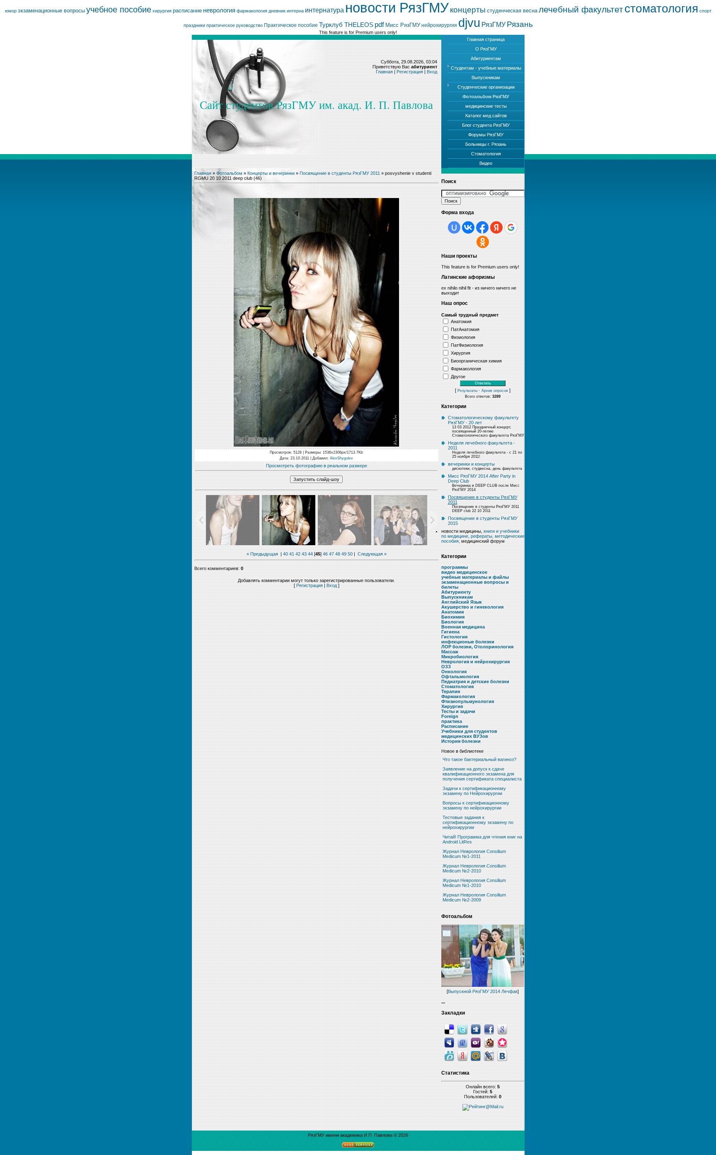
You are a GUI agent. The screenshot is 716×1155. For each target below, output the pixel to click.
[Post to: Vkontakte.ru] (502, 1055)
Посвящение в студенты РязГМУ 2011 (340, 173)
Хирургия (460, 352)
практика (451, 721)
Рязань (520, 24)
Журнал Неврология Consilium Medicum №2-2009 (474, 897)
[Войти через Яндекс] (496, 227)
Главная (384, 71)
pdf (379, 24)
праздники (194, 25)
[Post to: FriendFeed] (462, 1042)
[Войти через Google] (511, 227)
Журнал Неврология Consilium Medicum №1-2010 (474, 883)
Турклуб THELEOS (346, 25)
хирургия (162, 10)
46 (325, 553)
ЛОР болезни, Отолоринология (477, 646)
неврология (219, 10)
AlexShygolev (341, 458)
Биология (452, 621)
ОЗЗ (446, 666)
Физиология (463, 336)
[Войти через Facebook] (482, 227)
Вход (432, 71)
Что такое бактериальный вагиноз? (479, 759)
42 (297, 553)
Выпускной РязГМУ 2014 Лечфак (483, 991)
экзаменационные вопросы (51, 10)
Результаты (467, 391)
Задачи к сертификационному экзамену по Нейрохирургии (474, 791)
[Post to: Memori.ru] (502, 1042)
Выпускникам (457, 596)
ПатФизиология (467, 344)
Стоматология (457, 686)
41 (291, 553)
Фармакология (466, 368)
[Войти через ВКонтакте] (468, 227)
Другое (458, 376)
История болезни (461, 741)
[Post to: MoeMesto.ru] (449, 1055)
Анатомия (461, 321)
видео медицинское (464, 572)
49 (343, 553)
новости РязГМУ (397, 7)
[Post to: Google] (502, 1029)
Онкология (454, 671)
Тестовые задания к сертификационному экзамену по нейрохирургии (478, 822)
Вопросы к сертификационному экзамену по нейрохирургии (476, 805)
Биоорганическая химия (476, 360)
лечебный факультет (581, 9)
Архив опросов (494, 391)
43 (304, 553)
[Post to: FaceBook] (489, 1029)
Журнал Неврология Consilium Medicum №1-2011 (474, 854)
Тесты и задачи (458, 711)
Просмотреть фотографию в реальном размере (316, 465)
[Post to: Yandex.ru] (462, 1055)
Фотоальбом (229, 173)
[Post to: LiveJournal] (489, 1055)
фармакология (252, 10)
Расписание (454, 726)
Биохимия (452, 616)
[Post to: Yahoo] (475, 1042)
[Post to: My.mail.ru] (475, 1055)
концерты (468, 9)
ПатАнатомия (465, 328)
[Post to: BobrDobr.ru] (489, 1042)
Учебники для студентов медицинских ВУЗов (469, 734)
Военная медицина (463, 626)
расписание (187, 10)
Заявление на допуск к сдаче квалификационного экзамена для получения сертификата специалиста (482, 773)
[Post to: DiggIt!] (475, 1029)
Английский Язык (461, 601)
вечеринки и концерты (471, 464)
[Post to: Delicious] (449, 1029)
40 (285, 553)
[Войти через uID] (454, 227)
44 (310, 553)
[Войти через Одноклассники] (483, 242)
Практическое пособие (291, 25)
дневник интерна (286, 10)
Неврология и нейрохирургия (475, 661)
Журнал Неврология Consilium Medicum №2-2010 (474, 868)
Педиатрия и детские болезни (475, 681)
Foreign (449, 716)
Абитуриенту (456, 592)
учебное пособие (118, 9)
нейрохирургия (439, 25)
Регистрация (410, 71)
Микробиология (459, 656)
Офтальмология (460, 676)
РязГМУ (493, 24)
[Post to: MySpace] (449, 1042)
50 (350, 553)
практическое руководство (234, 25)
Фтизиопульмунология (467, 701)
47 (331, 553)
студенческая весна (512, 10)
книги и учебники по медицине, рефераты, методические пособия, (483, 536)
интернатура (324, 10)
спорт (705, 10)
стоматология (661, 8)
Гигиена (450, 631)
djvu (469, 22)
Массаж (449, 651)
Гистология (454, 636)
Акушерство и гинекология (472, 606)
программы (454, 567)
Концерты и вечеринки (271, 173)
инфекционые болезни (467, 641)
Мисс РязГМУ (402, 25)
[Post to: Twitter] (462, 1029)
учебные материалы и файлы (475, 577)
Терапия (450, 691)
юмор (11, 10)
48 (337, 553)
